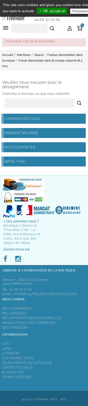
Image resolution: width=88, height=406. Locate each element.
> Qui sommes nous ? (21, 221)
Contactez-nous (17, 367)
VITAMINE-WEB (45, 399)
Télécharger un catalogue (27, 363)
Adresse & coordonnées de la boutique (39, 270)
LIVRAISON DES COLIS (22, 119)
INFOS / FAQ (15, 161)
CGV (5, 344)
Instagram (18, 259)
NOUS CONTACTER (20, 147)
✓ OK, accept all (52, 11)
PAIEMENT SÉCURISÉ (21, 133)
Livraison (10, 353)
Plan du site (13, 372)
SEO (63, 399)
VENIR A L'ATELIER (16, 377)
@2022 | (28, 399)
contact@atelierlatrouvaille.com (45, 294)
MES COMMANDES (17, 308)
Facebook (6, 259)
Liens (7, 348)
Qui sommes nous (18, 358)
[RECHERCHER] (52, 28)
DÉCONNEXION (14, 327)
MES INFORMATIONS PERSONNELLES (31, 318)
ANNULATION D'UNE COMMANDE (29, 323)
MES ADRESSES (14, 313)
